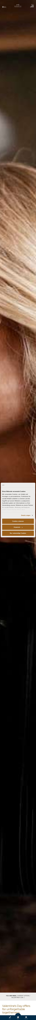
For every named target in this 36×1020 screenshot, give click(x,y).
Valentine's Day (17, 997)
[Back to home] (18, 5)
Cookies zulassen (18, 521)
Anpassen (17, 527)
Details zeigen (25, 515)
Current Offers (23, 996)
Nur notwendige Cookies (18, 533)
